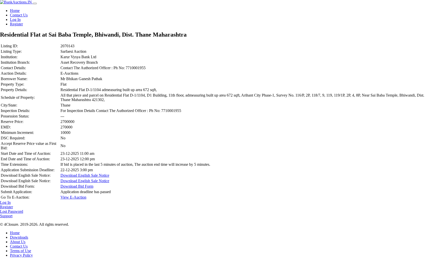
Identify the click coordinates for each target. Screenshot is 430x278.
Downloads (19, 237)
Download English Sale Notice (84, 175)
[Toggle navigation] (35, 3)
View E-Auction (73, 197)
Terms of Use (20, 251)
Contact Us (19, 15)
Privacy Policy (21, 255)
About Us (17, 242)
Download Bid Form (76, 186)
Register (16, 24)
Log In (15, 19)
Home (15, 10)
